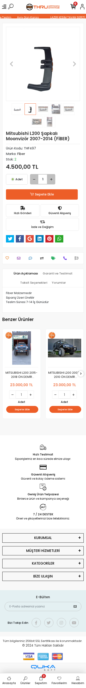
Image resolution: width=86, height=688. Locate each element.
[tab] (26, 273)
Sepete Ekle (44, 194)
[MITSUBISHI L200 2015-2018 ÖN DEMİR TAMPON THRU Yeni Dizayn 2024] (21, 349)
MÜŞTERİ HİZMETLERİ (43, 550)
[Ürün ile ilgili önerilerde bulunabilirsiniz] (78, 258)
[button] (11, 64)
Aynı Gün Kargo (27, 17)
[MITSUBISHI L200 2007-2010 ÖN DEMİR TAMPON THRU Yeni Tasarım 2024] (64, 349)
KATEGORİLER (43, 563)
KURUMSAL (43, 537)
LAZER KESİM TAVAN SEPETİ (66, 17)
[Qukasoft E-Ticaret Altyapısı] (43, 668)
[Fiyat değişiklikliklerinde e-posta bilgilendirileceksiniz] (54, 258)
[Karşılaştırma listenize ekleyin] (43, 258)
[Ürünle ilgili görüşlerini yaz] (32, 258)
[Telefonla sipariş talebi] (66, 258)
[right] (81, 374)
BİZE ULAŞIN (43, 576)
